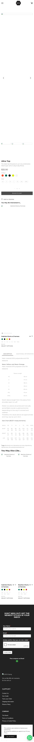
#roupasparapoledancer (16, 447)
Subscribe (7, 652)
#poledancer (9, 445)
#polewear (4, 447)
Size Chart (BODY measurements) (14, 420)
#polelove (28, 445)
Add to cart (18, 193)
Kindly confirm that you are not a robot (16, 640)
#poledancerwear (19, 445)
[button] (3, 78)
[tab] (7, 353)
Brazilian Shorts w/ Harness (23, 586)
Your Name (7, 626)
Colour (3, 173)
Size (2, 179)
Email (5, 633)
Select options (7, 346)
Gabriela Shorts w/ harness (10, 336)
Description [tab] (7, 354)
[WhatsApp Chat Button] (29, 737)
